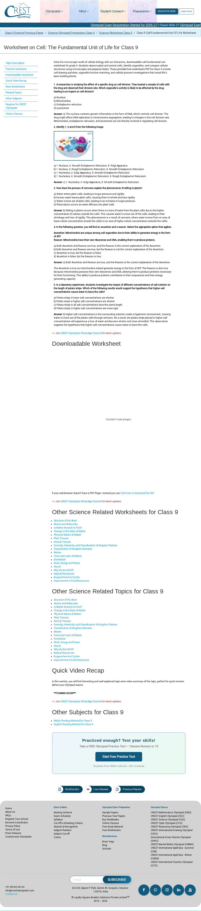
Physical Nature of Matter (67, 534)
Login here (186, 11)
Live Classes (101, 789)
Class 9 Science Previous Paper (24, 32)
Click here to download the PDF (137, 493)
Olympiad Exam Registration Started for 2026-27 (110, 25)
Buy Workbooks (110, 819)
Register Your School (16, 819)
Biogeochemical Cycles (67, 577)
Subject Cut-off (62, 833)
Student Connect (111, 11)
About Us (10, 812)
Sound (57, 566)
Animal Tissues (62, 542)
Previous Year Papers (113, 816)
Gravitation (60, 559)
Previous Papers (132, 789)
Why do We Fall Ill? (64, 570)
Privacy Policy (12, 826)
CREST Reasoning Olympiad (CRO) (169, 826)
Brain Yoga (108, 841)
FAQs (82, 11)
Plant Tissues (61, 538)
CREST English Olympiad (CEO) (167, 816)
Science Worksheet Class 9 (115, 32)
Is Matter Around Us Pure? (68, 527)
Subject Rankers (62, 830)
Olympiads (53, 11)
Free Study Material (112, 826)
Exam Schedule (62, 816)
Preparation (141, 11)
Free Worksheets (111, 830)
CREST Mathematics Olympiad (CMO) (171, 812)
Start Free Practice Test (118, 756)
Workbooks (72, 789)
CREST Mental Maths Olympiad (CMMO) (172, 844)
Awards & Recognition (66, 826)
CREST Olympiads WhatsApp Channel (81, 333)
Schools (106, 848)
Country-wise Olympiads (18, 836)
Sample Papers (110, 812)
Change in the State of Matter (70, 531)
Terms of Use (12, 829)
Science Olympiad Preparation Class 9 (71, 32)
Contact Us (11, 894)
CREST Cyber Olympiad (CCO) (167, 823)
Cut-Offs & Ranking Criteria (68, 823)
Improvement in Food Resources (71, 580)
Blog (104, 845)
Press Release (13, 833)
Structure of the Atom (65, 520)
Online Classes (110, 823)
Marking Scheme (63, 812)
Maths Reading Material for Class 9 (73, 720)
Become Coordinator (16, 822)
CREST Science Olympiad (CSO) (168, 819)
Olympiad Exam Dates (182, 25)
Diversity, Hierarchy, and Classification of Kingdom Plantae (85, 545)
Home (8, 808)
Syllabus (58, 819)
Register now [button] (166, 11)
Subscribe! (117, 880)
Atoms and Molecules (66, 524)
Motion (57, 552)
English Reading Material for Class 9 (73, 724)
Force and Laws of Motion (68, 556)
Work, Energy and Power (67, 563)
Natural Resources (64, 573)
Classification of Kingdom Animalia (73, 549)
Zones (57, 837)
